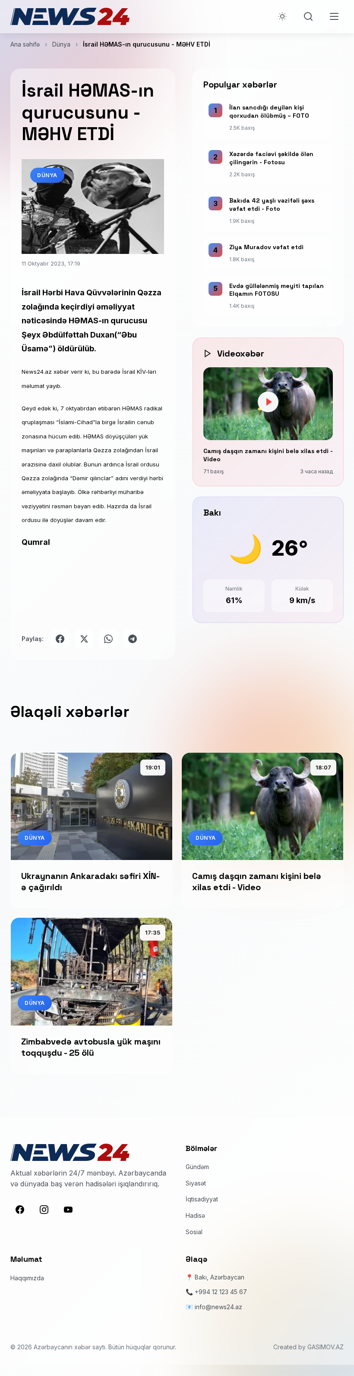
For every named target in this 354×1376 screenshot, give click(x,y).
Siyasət (196, 1183)
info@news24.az (218, 1306)
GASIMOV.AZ (325, 1347)
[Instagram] (44, 1209)
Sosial (194, 1231)
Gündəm (197, 1166)
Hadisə (195, 1215)
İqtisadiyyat (202, 1199)
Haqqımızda (27, 1278)
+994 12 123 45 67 (221, 1291)
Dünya (61, 44)
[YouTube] (68, 1209)
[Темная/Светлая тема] (282, 16)
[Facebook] (19, 1209)
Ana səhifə (25, 44)
